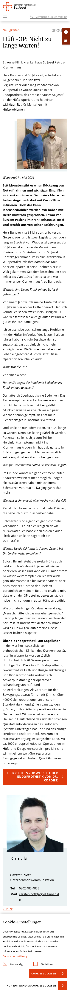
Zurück (8, 909)
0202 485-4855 (29, 888)
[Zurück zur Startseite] (20, 6)
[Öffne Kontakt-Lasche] (66, 32)
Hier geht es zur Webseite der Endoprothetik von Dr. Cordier (32, 776)
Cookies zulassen (43, 973)
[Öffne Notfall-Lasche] (66, 40)
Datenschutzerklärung (15, 956)
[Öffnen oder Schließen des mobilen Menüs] (5, 17)
